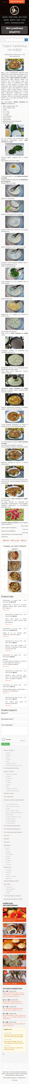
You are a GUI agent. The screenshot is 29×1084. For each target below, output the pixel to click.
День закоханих (10, 889)
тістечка (8, 864)
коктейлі (8, 872)
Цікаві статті (8, 1029)
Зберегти (6, 744)
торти (8, 862)
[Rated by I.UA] (14, 1057)
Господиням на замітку (13, 896)
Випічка (6, 20)
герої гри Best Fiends (12, 804)
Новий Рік (9, 891)
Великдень (9, 887)
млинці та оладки (11, 876)
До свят (8, 884)
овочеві (8, 759)
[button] (14, 555)
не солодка (16, 540)
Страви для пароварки (12, 829)
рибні (7, 761)
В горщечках (9, 796)
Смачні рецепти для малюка (14, 800)
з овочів (8, 782)
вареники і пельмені (11, 774)
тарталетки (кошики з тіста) (14, 765)
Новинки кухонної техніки (13, 899)
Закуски (5, 17)
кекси (7, 850)
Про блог (4, 2)
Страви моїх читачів (12, 768)
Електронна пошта (7, 719)
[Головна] (14, 10)
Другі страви (22, 17)
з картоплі (9, 778)
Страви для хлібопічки (12, 825)
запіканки (9, 870)
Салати (7, 23)
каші (7, 786)
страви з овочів (10, 819)
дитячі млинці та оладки (13, 806)
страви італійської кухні (12, 790)
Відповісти (6, 610)
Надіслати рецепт (17, 2)
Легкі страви (9, 750)
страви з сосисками (11, 788)
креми (8, 874)
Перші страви (13, 17)
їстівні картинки (10, 823)
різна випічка (9, 814)
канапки (8, 755)
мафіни (8, 852)
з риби (8, 784)
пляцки (8, 858)
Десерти (12, 20)
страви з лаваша (10, 763)
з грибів (8, 776)
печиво (8, 856)
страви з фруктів (11, 821)
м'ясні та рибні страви (12, 810)
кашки (8, 808)
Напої (18, 20)
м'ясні (8, 757)
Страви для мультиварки (13, 832)
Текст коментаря (6, 725)
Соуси (23, 20)
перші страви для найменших (14, 812)
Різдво (8, 893)
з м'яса (8, 780)
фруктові (8, 878)
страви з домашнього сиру (13, 817)
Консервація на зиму (17, 23)
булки (24, 540)
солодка (8, 860)
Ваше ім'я (4, 713)
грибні (8, 753)
